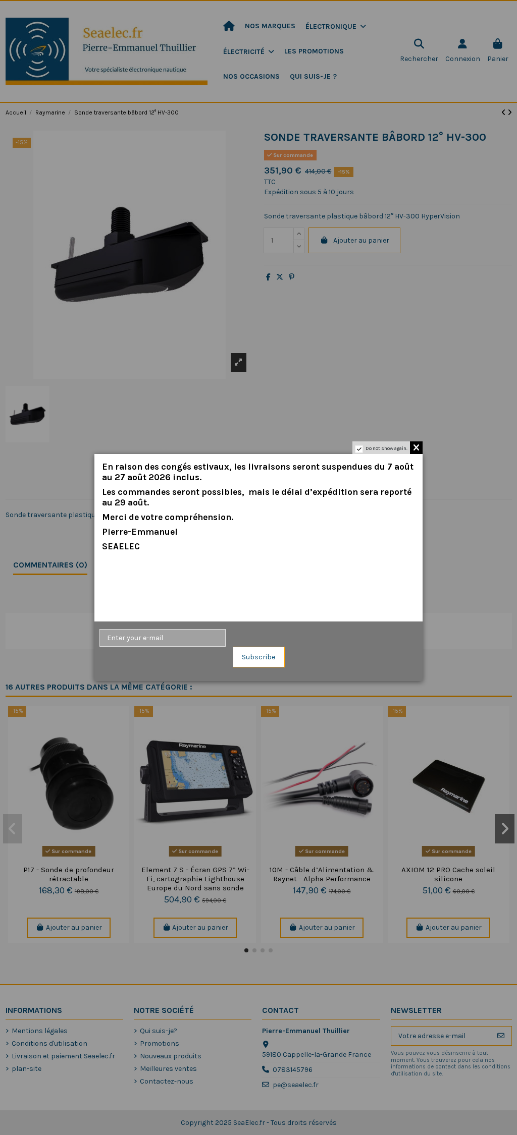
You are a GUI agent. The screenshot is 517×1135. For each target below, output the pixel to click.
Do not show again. (386, 448)
